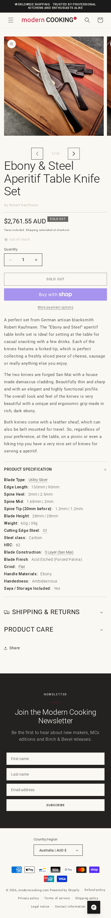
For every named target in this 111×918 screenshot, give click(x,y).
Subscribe (55, 805)
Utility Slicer (38, 480)
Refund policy (95, 890)
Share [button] (14, 648)
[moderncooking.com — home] (49, 20)
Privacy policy (28, 898)
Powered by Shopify (64, 890)
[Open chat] (93, 907)
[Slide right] (74, 154)
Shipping (32, 229)
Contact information (70, 906)
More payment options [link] (55, 307)
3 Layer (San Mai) (59, 552)
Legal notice (40, 906)
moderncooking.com (33, 890)
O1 (45, 530)
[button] (11, 20)
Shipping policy (86, 898)
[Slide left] (37, 154)
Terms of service (57, 898)
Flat (22, 567)
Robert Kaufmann (23, 205)
